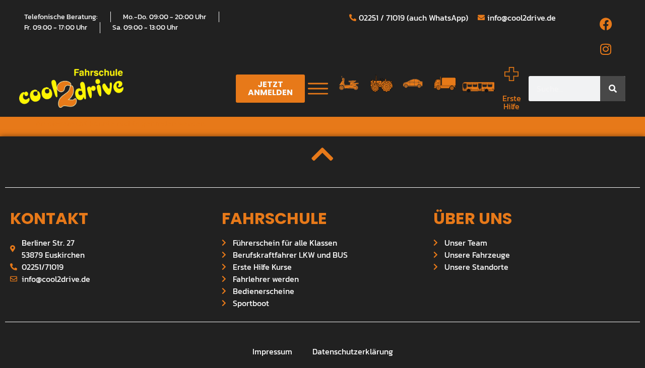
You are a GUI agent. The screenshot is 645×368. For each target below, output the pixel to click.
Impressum (272, 351)
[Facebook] (605, 24)
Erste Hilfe (511, 102)
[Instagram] (605, 49)
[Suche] (612, 88)
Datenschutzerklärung (352, 351)
